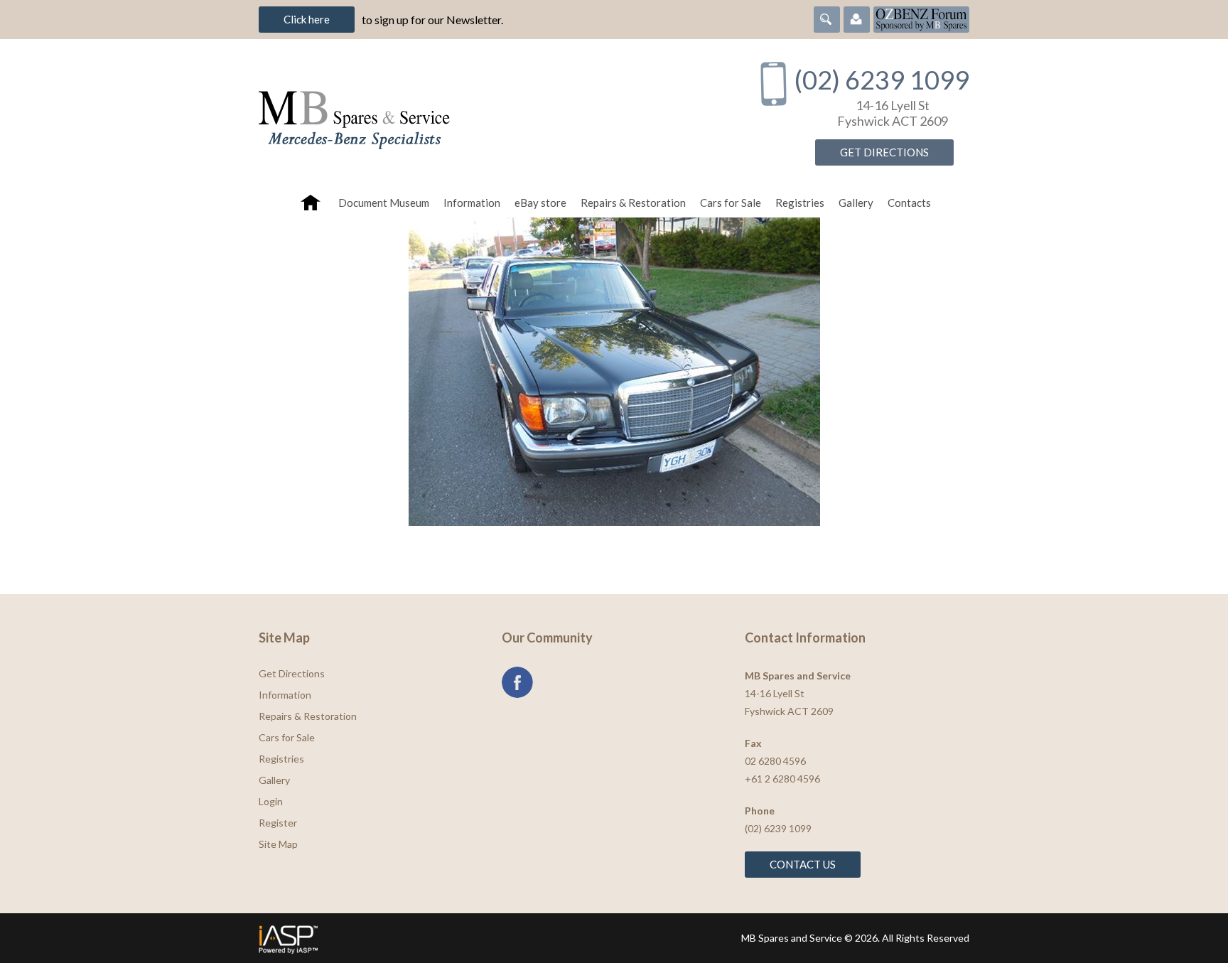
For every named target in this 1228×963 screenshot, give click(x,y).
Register (278, 823)
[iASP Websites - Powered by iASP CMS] (432, 938)
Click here (307, 19)
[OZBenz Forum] (921, 17)
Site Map (278, 844)
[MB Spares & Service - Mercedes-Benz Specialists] (492, 113)
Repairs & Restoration (633, 202)
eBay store (540, 202)
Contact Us (803, 864)
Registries (799, 202)
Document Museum (383, 202)
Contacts (909, 202)
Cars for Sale (730, 202)
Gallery (856, 202)
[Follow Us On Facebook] (517, 682)
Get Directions (884, 152)
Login (271, 801)
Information (471, 202)
